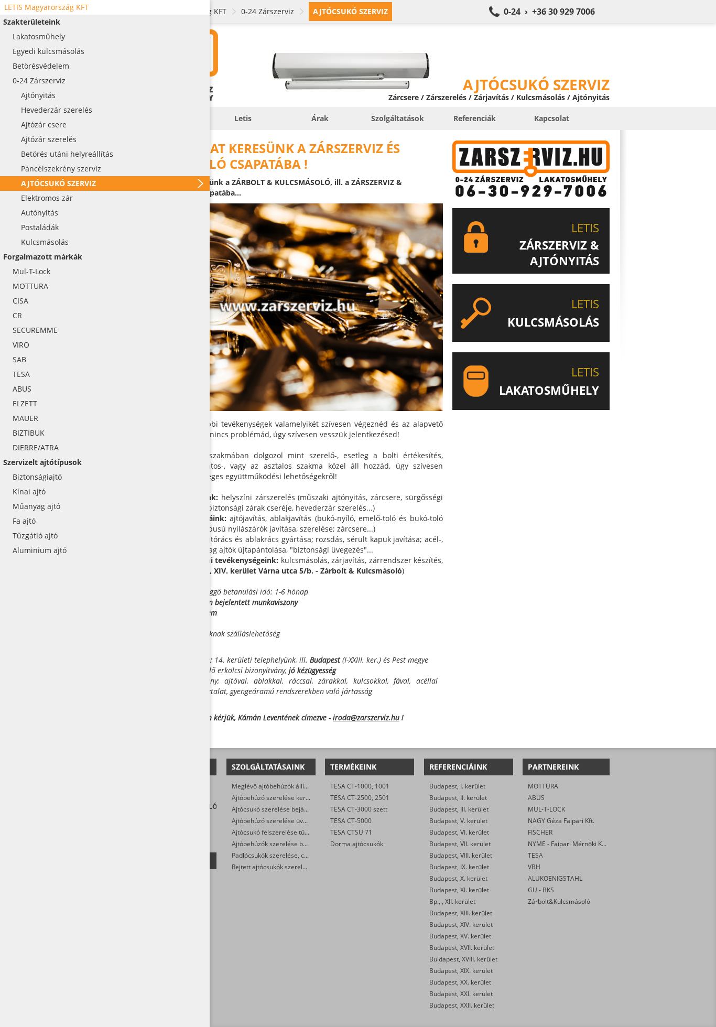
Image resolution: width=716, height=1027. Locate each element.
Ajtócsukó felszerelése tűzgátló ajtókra (288, 832)
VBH (534, 866)
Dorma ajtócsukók (356, 843)
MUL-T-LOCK (546, 809)
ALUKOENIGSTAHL (555, 878)
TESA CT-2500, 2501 (359, 797)
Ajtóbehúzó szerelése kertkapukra (281, 797)
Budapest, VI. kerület (459, 832)
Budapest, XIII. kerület (460, 913)
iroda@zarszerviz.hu (366, 717)
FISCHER (540, 832)
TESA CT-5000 (351, 820)
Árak (320, 118)
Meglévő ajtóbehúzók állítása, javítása (287, 786)
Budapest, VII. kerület (460, 843)
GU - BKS (541, 889)
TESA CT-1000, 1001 (359, 786)
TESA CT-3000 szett (358, 809)
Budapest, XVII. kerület (461, 947)
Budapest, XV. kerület (460, 936)
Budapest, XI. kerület (459, 889)
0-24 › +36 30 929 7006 (549, 11)
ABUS (536, 797)
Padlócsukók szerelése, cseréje (277, 855)
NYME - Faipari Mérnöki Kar (568, 843)
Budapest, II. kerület (458, 797)
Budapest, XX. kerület (460, 982)
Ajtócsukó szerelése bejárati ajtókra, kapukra (297, 809)
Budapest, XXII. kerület (461, 1005)
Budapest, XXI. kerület (461, 993)
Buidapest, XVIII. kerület (463, 959)
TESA (535, 855)
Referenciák (474, 118)
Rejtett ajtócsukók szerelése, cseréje (285, 866)
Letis (243, 118)
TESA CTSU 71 (351, 832)
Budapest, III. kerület (459, 809)
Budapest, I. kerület (457, 786)
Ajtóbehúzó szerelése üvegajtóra (280, 820)
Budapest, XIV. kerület (461, 924)
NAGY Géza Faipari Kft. (561, 820)
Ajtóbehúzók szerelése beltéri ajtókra (286, 843)
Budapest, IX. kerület (459, 866)
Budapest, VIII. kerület (460, 855)
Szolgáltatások (397, 118)
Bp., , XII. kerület (452, 901)
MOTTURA (543, 786)
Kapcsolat (551, 118)
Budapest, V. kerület (458, 820)
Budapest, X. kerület (458, 878)
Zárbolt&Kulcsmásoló (559, 901)
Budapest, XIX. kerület (461, 970)
